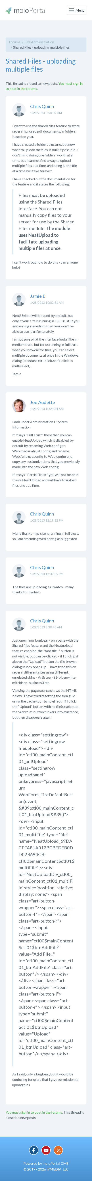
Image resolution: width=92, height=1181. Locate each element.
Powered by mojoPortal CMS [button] (46, 1163)
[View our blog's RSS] (58, 1150)
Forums (14, 42)
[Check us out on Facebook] (33, 1150)
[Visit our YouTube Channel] (46, 1150)
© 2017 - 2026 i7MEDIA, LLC (46, 1169)
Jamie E (37, 296)
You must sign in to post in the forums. (34, 1112)
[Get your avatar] (19, 113)
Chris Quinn (42, 106)
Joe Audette (42, 402)
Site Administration (39, 42)
